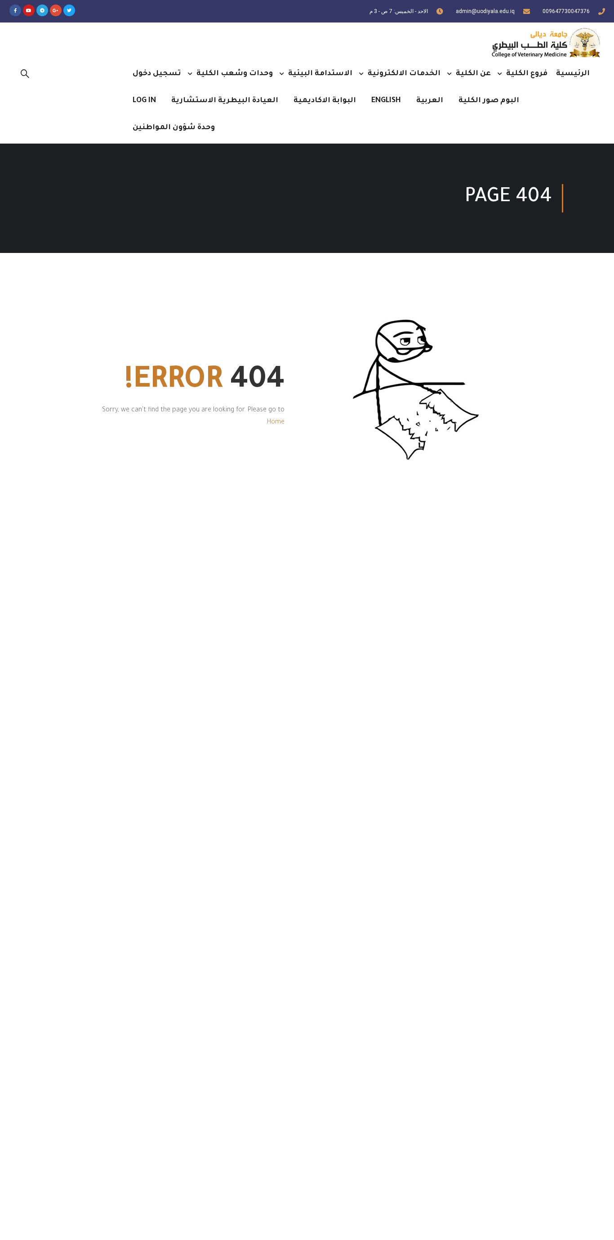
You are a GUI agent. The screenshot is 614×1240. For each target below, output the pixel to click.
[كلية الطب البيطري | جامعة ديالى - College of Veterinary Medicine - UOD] (544, 42)
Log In (144, 101)
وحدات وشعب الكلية (234, 74)
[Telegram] (42, 10)
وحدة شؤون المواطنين (174, 128)
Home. (275, 422)
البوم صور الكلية (488, 101)
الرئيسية (573, 74)
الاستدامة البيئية (320, 74)
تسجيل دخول (157, 74)
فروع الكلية (526, 74)
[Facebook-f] (15, 10)
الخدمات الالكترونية (404, 74)
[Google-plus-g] (56, 10)
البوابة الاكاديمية (325, 101)
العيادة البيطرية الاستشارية (224, 101)
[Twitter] (69, 10)
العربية (429, 101)
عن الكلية (473, 74)
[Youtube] (29, 10)
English (386, 101)
